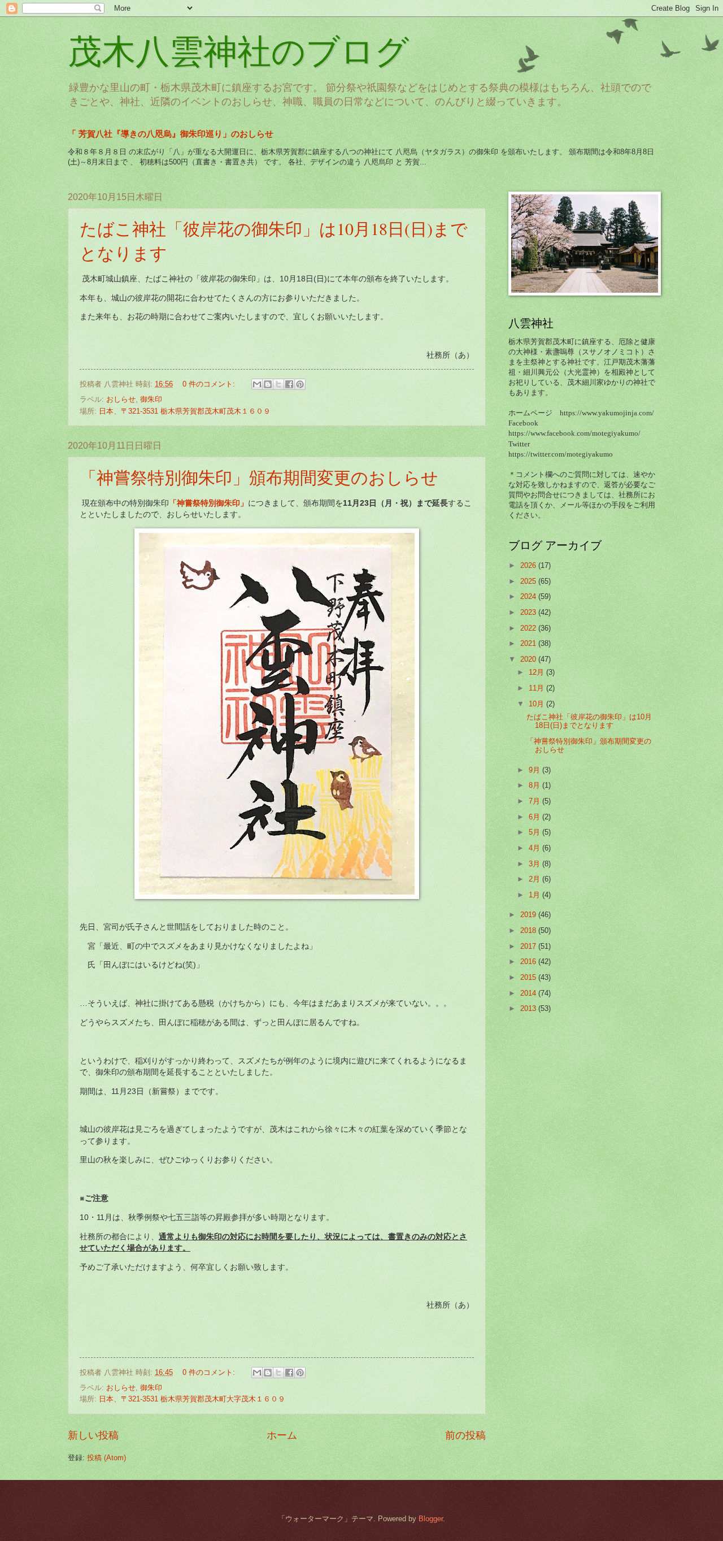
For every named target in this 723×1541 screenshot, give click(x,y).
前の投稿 (465, 1435)
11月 (537, 688)
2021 (529, 643)
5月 (535, 832)
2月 (535, 879)
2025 (529, 581)
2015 (529, 977)
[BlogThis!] (267, 384)
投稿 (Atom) (106, 1457)
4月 (535, 848)
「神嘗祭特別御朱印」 (208, 503)
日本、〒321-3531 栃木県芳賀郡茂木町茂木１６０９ (185, 411)
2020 (529, 659)
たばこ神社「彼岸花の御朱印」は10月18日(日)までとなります (589, 721)
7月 (535, 801)
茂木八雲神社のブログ (238, 52)
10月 (537, 704)
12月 (537, 672)
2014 (529, 993)
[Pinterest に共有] (300, 384)
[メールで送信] (257, 384)
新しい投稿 (93, 1435)
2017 (529, 946)
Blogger (431, 1518)
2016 (529, 961)
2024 (529, 596)
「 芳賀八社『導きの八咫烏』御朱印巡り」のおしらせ (170, 133)
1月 (535, 895)
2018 (529, 930)
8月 (535, 785)
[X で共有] (278, 384)
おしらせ (121, 399)
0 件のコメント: (209, 384)
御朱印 (151, 399)
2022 (529, 628)
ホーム (282, 1435)
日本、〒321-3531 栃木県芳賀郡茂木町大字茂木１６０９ (192, 1399)
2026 (529, 565)
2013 (529, 1008)
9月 (535, 770)
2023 (529, 612)
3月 (535, 864)
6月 (535, 817)
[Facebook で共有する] (289, 384)
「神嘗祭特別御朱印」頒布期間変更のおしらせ (259, 477)
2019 (529, 914)
